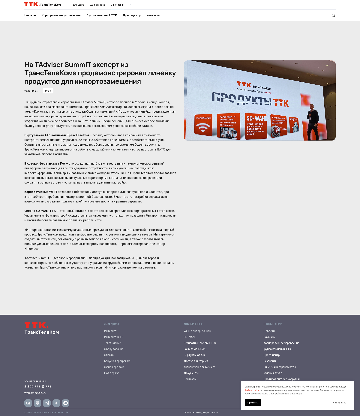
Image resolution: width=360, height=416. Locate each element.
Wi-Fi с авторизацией (197, 331)
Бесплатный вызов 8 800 (200, 343)
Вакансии (269, 337)
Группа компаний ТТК (102, 15)
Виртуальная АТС (195, 355)
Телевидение (112, 343)
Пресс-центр (132, 15)
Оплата (109, 355)
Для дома (78, 4)
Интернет (110, 331)
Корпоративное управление (61, 15)
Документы (191, 373)
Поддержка (111, 373)
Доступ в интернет (196, 361)
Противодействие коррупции (282, 379)
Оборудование (113, 349)
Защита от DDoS (195, 349)
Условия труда (272, 373)
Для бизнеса (97, 4)
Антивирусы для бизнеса (199, 367)
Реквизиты (270, 361)
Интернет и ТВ (113, 337)
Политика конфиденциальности (201, 412)
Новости (30, 15)
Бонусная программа (117, 361)
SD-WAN (189, 337)
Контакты (153, 15)
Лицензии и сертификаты (279, 367)
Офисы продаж (114, 367)
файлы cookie (252, 390)
